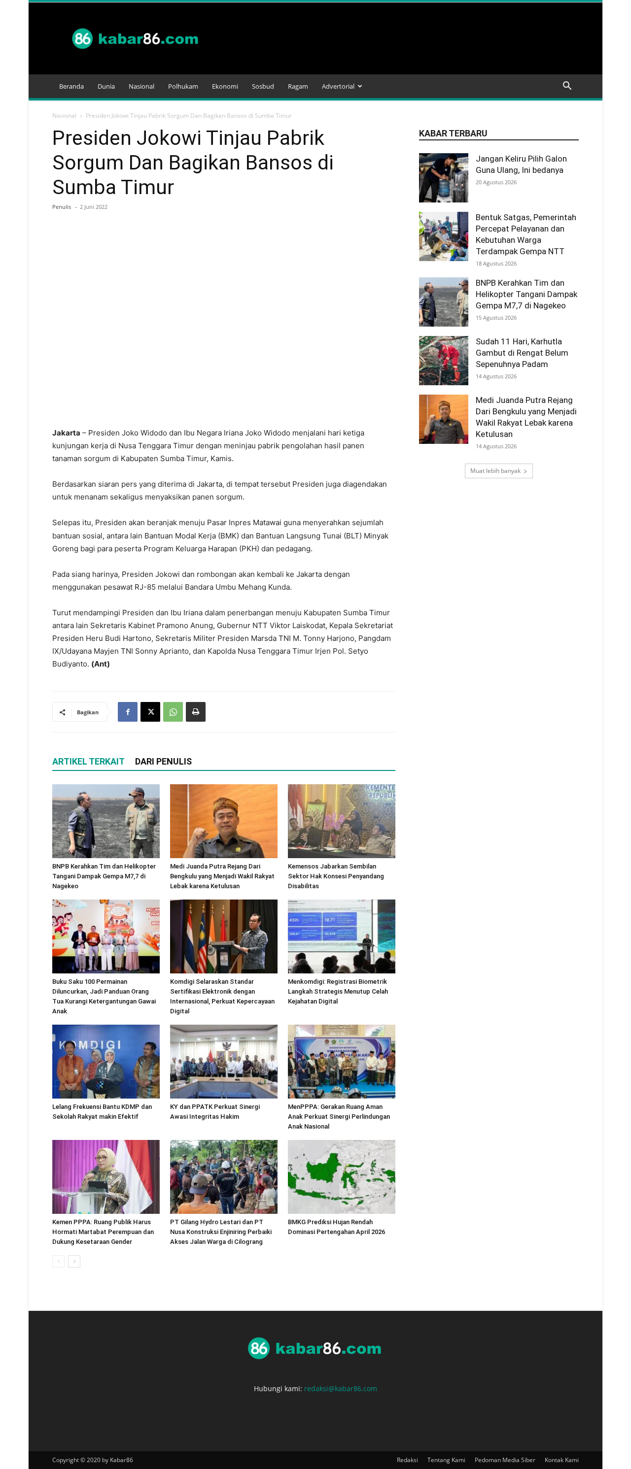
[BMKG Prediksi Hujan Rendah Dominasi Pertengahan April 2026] (341, 1177)
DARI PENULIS (163, 761)
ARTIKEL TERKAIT (88, 761)
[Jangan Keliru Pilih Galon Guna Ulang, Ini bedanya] (443, 177)
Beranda (71, 86)
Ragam (298, 86)
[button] (567, 87)
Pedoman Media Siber (505, 1460)
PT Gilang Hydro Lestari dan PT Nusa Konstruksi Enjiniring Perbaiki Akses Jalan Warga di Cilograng (221, 1231)
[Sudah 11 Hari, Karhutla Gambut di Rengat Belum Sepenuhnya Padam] (443, 360)
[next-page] (74, 1261)
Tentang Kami (446, 1460)
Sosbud (263, 86)
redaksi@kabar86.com (340, 1388)
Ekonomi (225, 86)
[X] (150, 712)
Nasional (141, 86)
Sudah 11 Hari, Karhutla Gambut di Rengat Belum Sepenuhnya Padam (522, 352)
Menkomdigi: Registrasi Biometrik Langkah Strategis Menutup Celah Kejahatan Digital (338, 991)
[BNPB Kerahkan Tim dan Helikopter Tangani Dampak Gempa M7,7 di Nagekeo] (106, 821)
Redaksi (407, 1460)
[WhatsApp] (173, 712)
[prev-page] (58, 1261)
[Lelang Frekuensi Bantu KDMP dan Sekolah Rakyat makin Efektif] (106, 1062)
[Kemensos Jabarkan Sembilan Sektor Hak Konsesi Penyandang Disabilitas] (341, 821)
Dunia (106, 86)
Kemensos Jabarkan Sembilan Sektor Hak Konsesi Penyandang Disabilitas (336, 876)
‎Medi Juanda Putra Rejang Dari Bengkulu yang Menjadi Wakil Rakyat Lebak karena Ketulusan (222, 876)
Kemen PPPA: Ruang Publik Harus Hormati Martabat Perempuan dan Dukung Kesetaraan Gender (103, 1231)
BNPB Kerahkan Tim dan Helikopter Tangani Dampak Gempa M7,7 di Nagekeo (104, 876)
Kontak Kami (562, 1460)
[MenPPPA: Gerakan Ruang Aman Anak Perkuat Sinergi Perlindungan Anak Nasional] (341, 1062)
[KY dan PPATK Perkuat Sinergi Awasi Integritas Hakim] (224, 1062)
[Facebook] (128, 712)
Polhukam (183, 86)
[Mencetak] (196, 712)
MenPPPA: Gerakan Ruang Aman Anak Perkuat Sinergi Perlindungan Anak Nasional (339, 1116)
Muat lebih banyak (495, 471)
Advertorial (338, 86)
